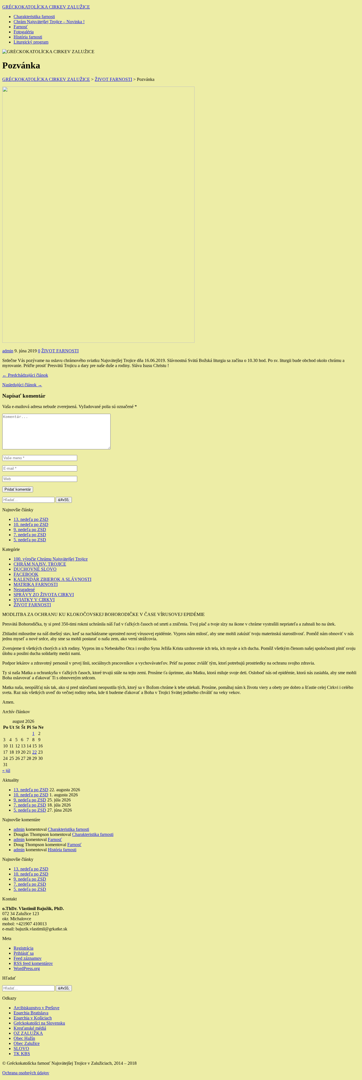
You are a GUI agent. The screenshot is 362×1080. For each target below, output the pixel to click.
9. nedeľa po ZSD (30, 529)
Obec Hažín (24, 1038)
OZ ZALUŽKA (28, 1033)
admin (7, 350)
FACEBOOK (26, 574)
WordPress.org (27, 968)
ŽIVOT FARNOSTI (60, 350)
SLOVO (21, 1048)
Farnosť (21, 26)
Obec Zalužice (27, 1043)
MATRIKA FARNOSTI (36, 584)
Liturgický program (31, 42)
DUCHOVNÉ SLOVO (35, 569)
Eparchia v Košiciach (33, 1018)
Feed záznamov (28, 958)
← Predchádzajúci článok (25, 375)
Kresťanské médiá (30, 1028)
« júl (6, 770)
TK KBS (22, 1053)
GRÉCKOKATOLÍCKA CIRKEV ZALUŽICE (46, 7)
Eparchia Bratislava (31, 1012)
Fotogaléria (24, 31)
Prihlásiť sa (24, 953)
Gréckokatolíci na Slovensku (39, 1023)
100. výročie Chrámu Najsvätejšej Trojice (51, 559)
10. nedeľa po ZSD (31, 524)
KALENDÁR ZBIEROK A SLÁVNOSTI (52, 579)
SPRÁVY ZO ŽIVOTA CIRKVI (44, 594)
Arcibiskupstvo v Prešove (36, 1007)
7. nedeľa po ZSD (30, 534)
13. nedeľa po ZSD (31, 519)
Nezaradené (24, 589)
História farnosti (28, 37)
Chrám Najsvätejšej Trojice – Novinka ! (49, 21)
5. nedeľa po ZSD (30, 539)
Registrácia (23, 948)
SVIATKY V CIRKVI (34, 599)
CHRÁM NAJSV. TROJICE (40, 564)
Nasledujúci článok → (22, 384)
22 (34, 752)
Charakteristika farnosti (34, 16)
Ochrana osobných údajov (25, 1072)
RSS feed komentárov (33, 963)
